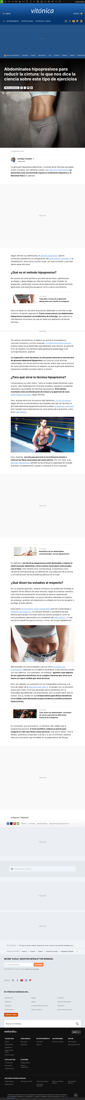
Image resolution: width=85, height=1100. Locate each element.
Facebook (70, 21)
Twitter (25, 88)
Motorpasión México (72, 1082)
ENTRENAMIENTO (13, 21)
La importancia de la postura (58, 343)
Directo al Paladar (57, 1041)
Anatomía (32, 823)
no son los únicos (63, 400)
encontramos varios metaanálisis (35, 609)
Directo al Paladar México (57, 1082)
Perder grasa (9, 1009)
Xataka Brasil (9, 1084)
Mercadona (42, 55)
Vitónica (42, 10)
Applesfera (8, 1047)
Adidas (33, 55)
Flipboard (77, 21)
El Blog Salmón (25, 1062)
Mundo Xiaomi (9, 1055)
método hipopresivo (49, 256)
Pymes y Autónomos (24, 1066)
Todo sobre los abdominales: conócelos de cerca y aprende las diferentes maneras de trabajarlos (55, 714)
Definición (61, 1005)
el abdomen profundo (64, 406)
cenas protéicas (36, 1009)
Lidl (50, 55)
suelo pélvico (55, 258)
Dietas (33, 1002)
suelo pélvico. (21, 412)
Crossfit (33, 951)
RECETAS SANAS (27, 21)
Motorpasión (72, 1041)
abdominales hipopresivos (60, 823)
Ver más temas (11, 1015)
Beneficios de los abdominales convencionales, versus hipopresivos (54, 552)
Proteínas (61, 998)
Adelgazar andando (67, 951)
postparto (65, 258)
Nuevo (76, 14)
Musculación (9, 998)
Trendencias (9, 1062)
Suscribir (38, 964)
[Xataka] (1, 1)
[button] (26, 158)
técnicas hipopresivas (20, 463)
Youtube (73, 21)
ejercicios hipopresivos (59, 170)
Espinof (38, 1044)
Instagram (66, 21)
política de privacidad (32, 969)
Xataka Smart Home (9, 1051)
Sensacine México (42, 1081)
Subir (75, 1032)
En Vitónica (42, 296)
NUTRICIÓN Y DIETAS (43, 21)
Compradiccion (9, 1068)
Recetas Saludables (64, 1002)
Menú (8, 14)
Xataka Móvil (9, 1044)
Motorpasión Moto (74, 1044)
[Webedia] (10, 1031)
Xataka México (9, 1081)
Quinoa (24, 951)
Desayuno (8, 1005)
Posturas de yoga (52, 951)
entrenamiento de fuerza (39, 1005)
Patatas (64, 55)
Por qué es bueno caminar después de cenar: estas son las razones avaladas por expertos (47, 945)
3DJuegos (24, 1041)
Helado (72, 55)
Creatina (56, 55)
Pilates (41, 951)
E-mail (31, 88)
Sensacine (39, 1041)
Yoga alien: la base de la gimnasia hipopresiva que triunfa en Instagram (54, 300)
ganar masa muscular (65, 1009)
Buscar (77, 1024)
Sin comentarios (12, 88)
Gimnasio (25, 55)
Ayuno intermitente (13, 55)
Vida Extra (24, 1044)
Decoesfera (8, 1065)
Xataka (7, 1041)
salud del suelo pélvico (38, 687)
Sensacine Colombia (39, 1085)
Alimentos (8, 1002)
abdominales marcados (21, 395)
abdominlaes (43, 823)
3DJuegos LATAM (26, 1081)
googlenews (81, 21)
